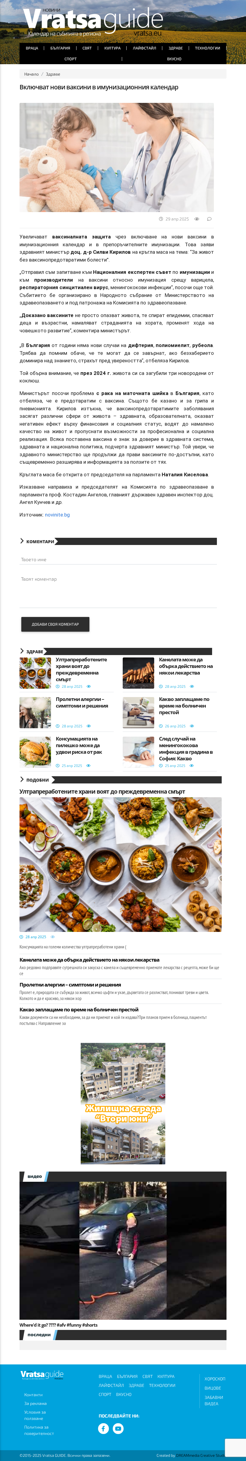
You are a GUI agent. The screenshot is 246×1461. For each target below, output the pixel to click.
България (60, 48)
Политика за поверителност (39, 1430)
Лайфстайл (144, 48)
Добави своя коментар (55, 624)
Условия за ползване (35, 1415)
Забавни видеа (214, 1400)
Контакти (33, 1394)
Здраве (176, 48)
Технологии (207, 48)
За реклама (35, 1403)
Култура (112, 48)
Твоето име (33, 559)
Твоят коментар (39, 579)
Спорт (70, 58)
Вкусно (174, 58)
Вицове (213, 1388)
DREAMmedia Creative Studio (201, 1455)
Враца (32, 48)
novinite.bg (57, 514)
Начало (31, 73)
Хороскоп (215, 1378)
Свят (87, 48)
